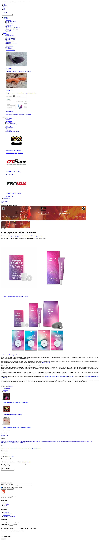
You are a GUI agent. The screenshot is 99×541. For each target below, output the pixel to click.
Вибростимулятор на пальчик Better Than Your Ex (13, 442)
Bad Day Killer (55, 376)
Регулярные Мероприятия (12, 131)
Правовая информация (9, 516)
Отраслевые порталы (11, 43)
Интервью (8, 22)
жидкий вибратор (32, 236)
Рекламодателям (7, 513)
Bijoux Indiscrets (4, 236)
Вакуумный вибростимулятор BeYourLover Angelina (17, 427)
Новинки (8, 20)
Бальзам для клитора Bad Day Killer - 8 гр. (31, 441)
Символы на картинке (6, 484)
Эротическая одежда (11, 123)
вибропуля (24, 236)
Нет (13, 456)
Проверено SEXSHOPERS (13, 27)
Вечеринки (9, 128)
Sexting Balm (48, 376)
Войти (5, 12)
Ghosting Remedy (63, 376)
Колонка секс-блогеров (12, 29)
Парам (8, 119)
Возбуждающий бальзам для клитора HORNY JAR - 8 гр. (78, 441)
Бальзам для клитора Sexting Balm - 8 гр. (10, 441)
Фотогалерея (6, 198)
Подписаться (4, 524)
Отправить (3, 483)
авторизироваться (26, 461)
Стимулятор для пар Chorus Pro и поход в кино (15, 402)
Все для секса (9, 122)
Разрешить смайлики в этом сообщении (12, 487)
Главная (5, 17)
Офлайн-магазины (11, 39)
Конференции (9, 127)
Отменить (9, 483)
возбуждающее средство (15, 236)
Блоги (4, 33)
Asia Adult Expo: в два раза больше (12, 414)
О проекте (6, 512)
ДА (1, 539)
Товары (5, 117)
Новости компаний (11, 21)
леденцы (40, 236)
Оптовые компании (11, 37)
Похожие (5, 390)
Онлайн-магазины (10, 38)
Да (9, 456)
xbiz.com (11, 386)
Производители (10, 35)
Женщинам (9, 118)
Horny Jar (71, 376)
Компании (6, 34)
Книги (8, 31)
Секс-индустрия (10, 25)
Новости (5, 18)
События (8, 26)
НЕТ (5, 539)
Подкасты (8, 47)
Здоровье (8, 30)
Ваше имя (3, 464)
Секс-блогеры (9, 46)
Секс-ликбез (9, 23)
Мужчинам (9, 121)
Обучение (8, 130)
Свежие (5, 391)
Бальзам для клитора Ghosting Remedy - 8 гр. (53, 441)
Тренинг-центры (10, 40)
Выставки (8, 126)
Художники (9, 48)
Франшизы (9, 44)
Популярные (6, 388)
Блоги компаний (10, 50)
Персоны (8, 42)
